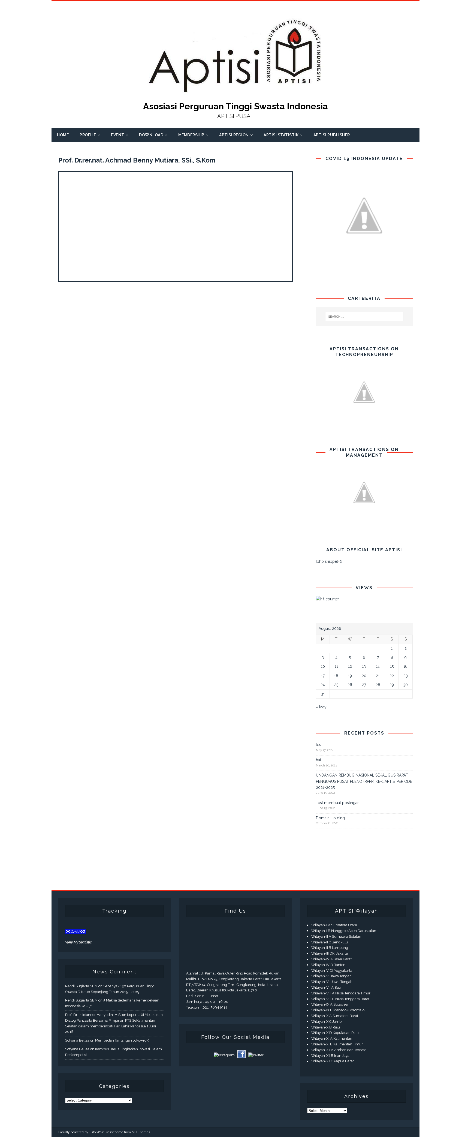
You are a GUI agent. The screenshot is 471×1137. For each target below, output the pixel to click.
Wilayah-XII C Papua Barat (332, 1061)
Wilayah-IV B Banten (328, 965)
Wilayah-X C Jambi (326, 1021)
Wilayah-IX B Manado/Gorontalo (337, 1010)
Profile (88, 135)
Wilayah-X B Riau (325, 1027)
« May (321, 707)
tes (318, 744)
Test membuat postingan (338, 803)
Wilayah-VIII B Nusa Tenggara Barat (340, 999)
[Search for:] (364, 316)
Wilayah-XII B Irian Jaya (330, 1056)
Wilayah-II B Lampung (329, 948)
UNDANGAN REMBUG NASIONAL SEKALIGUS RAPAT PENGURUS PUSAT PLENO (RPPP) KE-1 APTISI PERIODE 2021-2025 (364, 781)
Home (63, 135)
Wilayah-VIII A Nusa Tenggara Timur (340, 993)
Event (117, 135)
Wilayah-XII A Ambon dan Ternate (338, 1050)
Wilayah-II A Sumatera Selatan (336, 936)
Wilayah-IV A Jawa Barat (331, 959)
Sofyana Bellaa (77, 1040)
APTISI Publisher (331, 135)
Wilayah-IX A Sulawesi (329, 1004)
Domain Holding (330, 818)
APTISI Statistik (281, 135)
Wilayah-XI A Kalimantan (331, 1038)
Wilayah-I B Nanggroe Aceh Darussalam (344, 931)
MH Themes (141, 1132)
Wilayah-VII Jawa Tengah (331, 982)
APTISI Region (234, 135)
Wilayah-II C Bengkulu (329, 942)
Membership (191, 135)
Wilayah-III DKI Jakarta (329, 953)
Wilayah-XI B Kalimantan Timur (337, 1044)
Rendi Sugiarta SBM (81, 986)
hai (318, 760)
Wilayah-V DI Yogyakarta (331, 970)
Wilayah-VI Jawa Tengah (331, 976)
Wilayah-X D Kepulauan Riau (335, 1033)
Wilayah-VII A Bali (326, 987)
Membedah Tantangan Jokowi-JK (122, 1040)
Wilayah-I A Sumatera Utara (334, 925)
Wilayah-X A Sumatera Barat (334, 1016)
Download (151, 135)
